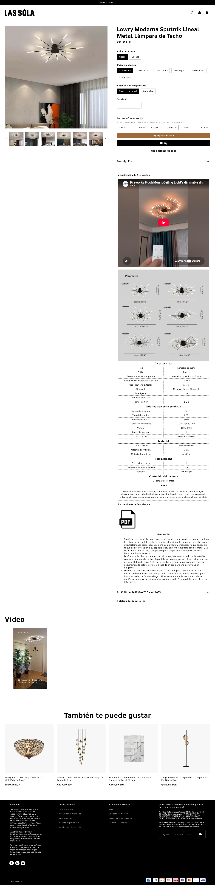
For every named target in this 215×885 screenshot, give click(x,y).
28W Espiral (179, 70)
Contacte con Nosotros (119, 814)
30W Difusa (198, 70)
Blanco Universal (128, 91)
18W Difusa (143, 70)
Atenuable (148, 91)
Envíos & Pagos (66, 818)
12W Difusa (125, 70)
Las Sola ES (18, 881)
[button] (192, 12)
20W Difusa (161, 70)
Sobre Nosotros (66, 809)
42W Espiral (125, 77)
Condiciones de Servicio (70, 827)
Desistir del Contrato (118, 822)
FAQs (111, 809)
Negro (122, 56)
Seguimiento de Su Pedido (121, 818)
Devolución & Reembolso (70, 814)
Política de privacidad (69, 822)
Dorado (135, 56)
